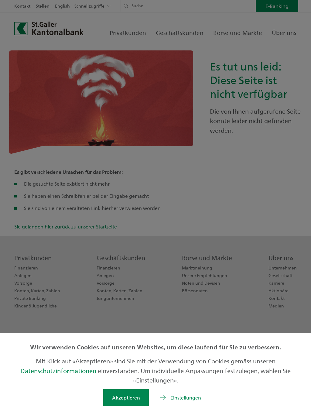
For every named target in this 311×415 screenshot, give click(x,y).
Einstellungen (185, 397)
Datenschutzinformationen (59, 370)
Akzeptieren (126, 397)
